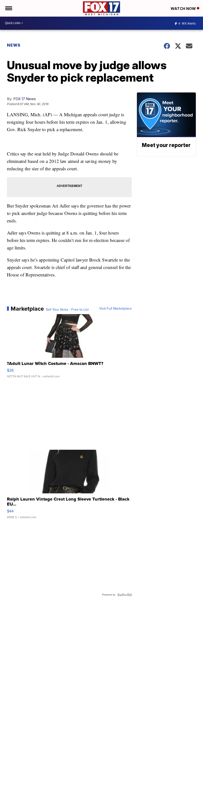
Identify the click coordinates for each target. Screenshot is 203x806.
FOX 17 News (24, 98)
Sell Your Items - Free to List (67, 309)
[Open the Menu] (8, 8)
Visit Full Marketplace (115, 308)
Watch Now (184, 8)
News (14, 45)
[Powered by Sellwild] (124, 595)
